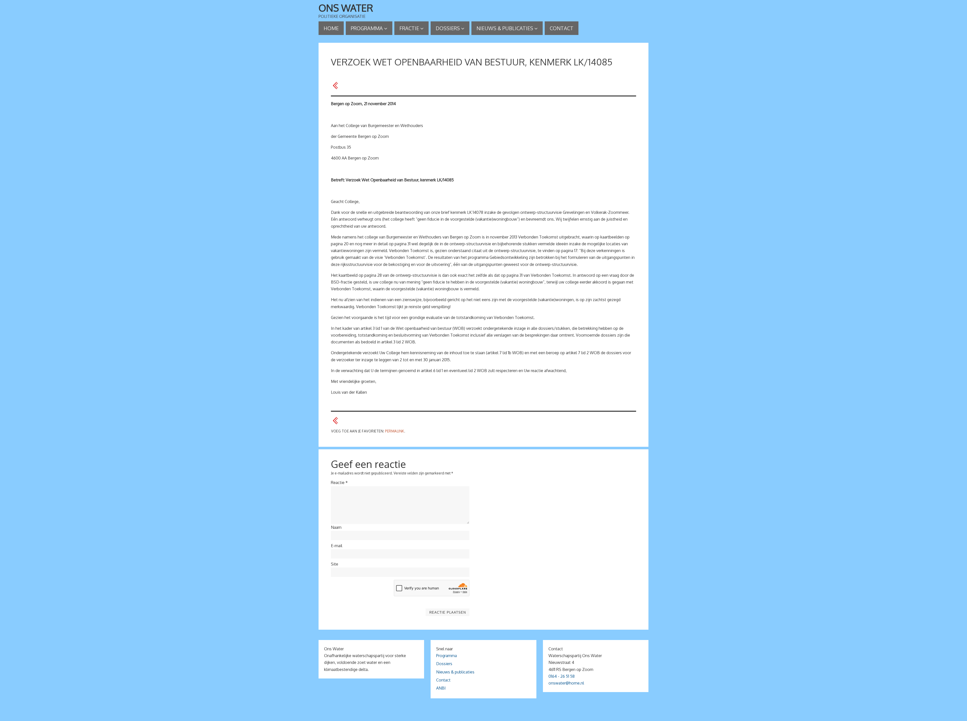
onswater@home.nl (566, 683)
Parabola (492, 715)
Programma (446, 655)
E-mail (336, 545)
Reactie (339, 482)
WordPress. (513, 715)
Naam (336, 527)
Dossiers (444, 663)
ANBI (441, 688)
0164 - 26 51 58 (561, 676)
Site (334, 564)
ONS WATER (346, 8)
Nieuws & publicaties (455, 671)
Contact (443, 680)
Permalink (394, 431)
